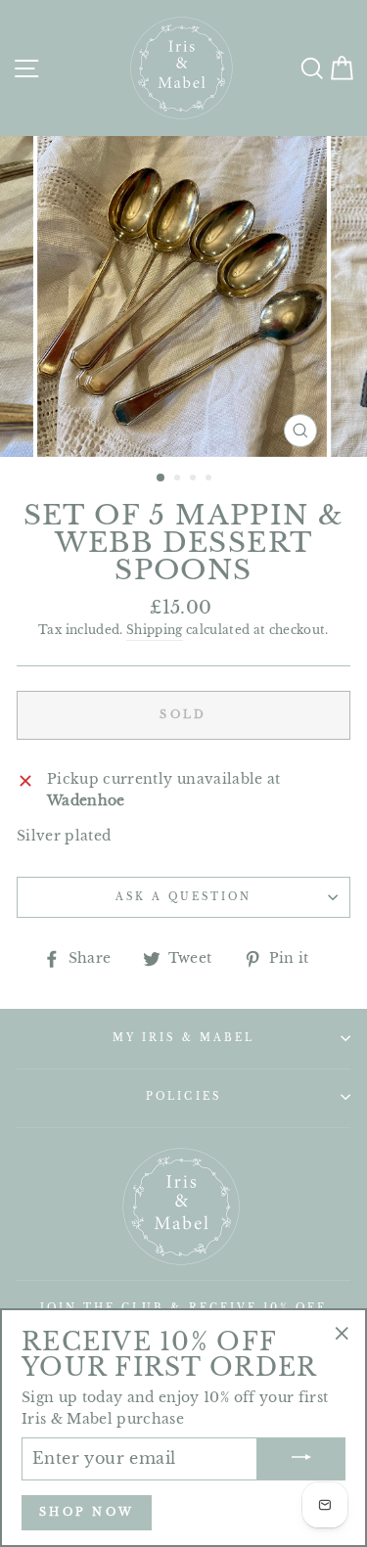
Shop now (86, 1512)
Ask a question (183, 896)
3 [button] (195, 479)
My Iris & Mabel (183, 1037)
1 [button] (161, 478)
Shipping (154, 630)
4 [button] (210, 479)
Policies (183, 1096)
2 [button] (179, 479)
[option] (184, 296)
